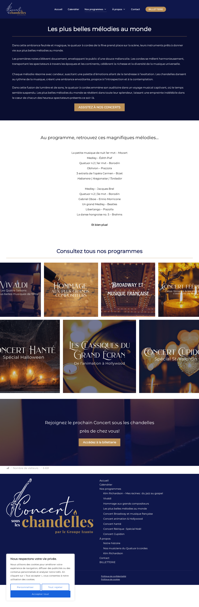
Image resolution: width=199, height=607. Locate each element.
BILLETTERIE (156, 9)
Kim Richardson (113, 553)
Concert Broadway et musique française (128, 513)
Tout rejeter (55, 587)
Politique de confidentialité (113, 576)
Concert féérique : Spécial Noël (122, 528)
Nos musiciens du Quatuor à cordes (125, 548)
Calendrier (73, 9)
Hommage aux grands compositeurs (126, 503)
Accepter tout (40, 594)
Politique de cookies (110, 579)
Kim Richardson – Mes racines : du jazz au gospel (133, 493)
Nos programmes (94, 9)
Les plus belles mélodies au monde (125, 508)
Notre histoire (111, 543)
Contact (135, 9)
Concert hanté (112, 523)
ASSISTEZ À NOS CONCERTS (99, 107)
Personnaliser (25, 587)
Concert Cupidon (114, 534)
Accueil (58, 9)
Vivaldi (107, 498)
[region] (40, 577)
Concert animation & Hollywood (123, 518)
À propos (117, 9)
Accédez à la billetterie (99, 442)
